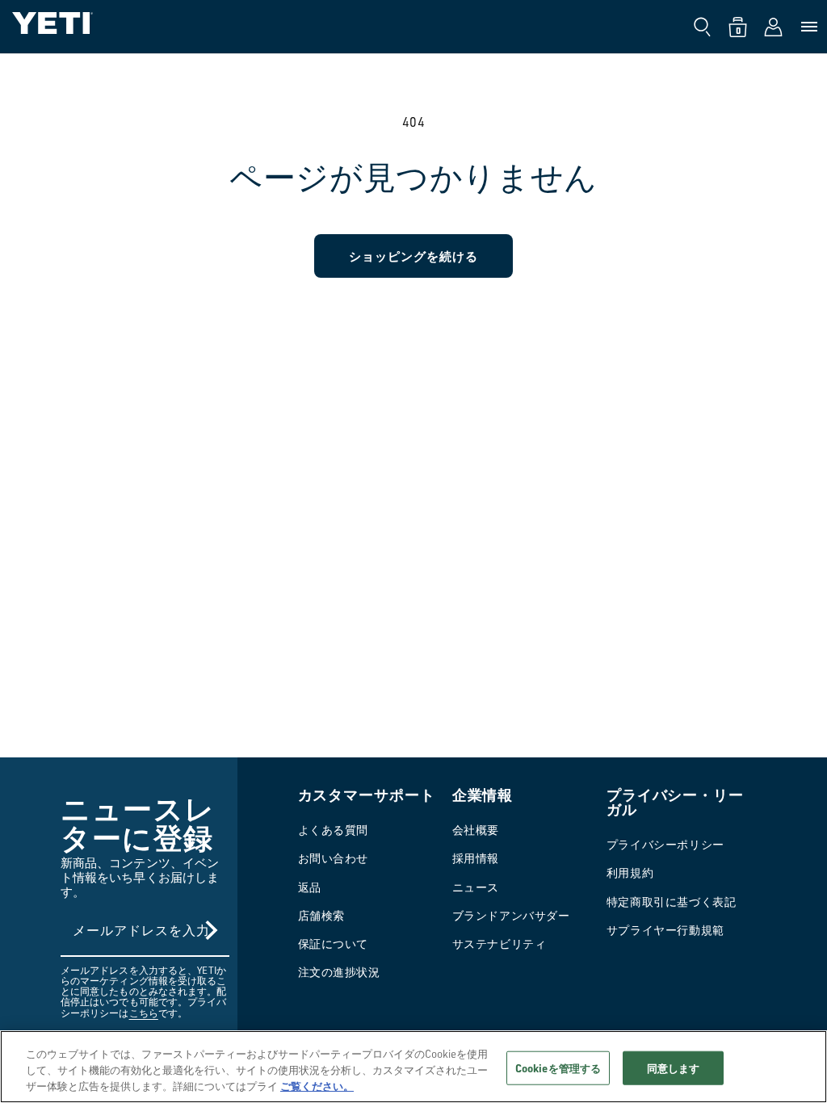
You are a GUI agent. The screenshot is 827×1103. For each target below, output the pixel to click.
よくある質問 (333, 830)
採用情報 (475, 858)
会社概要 (475, 830)
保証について (333, 943)
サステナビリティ (499, 943)
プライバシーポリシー (665, 844)
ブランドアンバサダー (511, 915)
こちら (143, 1013)
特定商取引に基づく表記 (672, 901)
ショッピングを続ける (413, 256)
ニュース (475, 887)
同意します (673, 1068)
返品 (309, 887)
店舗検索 (321, 915)
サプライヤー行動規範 (665, 930)
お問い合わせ (333, 858)
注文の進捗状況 (339, 972)
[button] (702, 26)
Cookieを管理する (558, 1068)
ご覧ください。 (317, 1086)
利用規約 (630, 872)
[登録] (211, 930)
